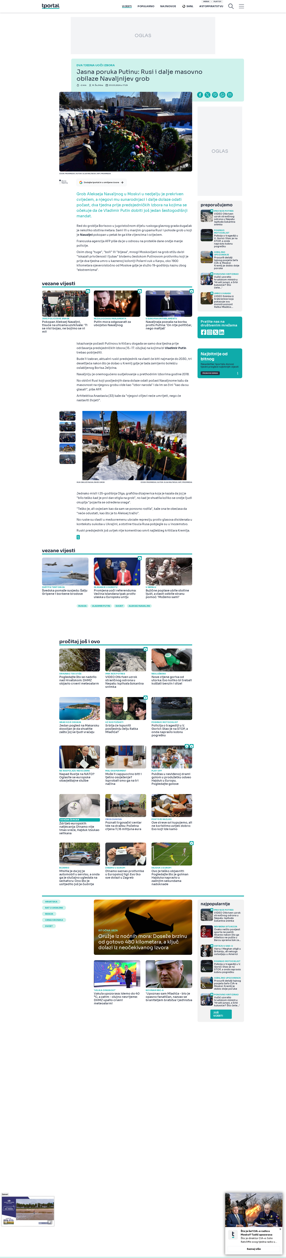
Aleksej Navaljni (139, 606)
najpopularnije (215, 904)
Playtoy (217, 2)
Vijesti (127, 6)
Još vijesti (218, 1014)
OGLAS (143, 35)
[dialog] (253, 1223)
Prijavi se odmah (210, 373)
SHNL (189, 6)
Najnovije (168, 6)
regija (49, 914)
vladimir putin (101, 606)
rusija (82, 606)
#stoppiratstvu (211, 6)
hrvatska (51, 901)
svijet (119, 606)
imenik (206, 2)
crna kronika (54, 920)
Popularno (146, 6)
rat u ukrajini (54, 907)
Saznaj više (254, 1249)
